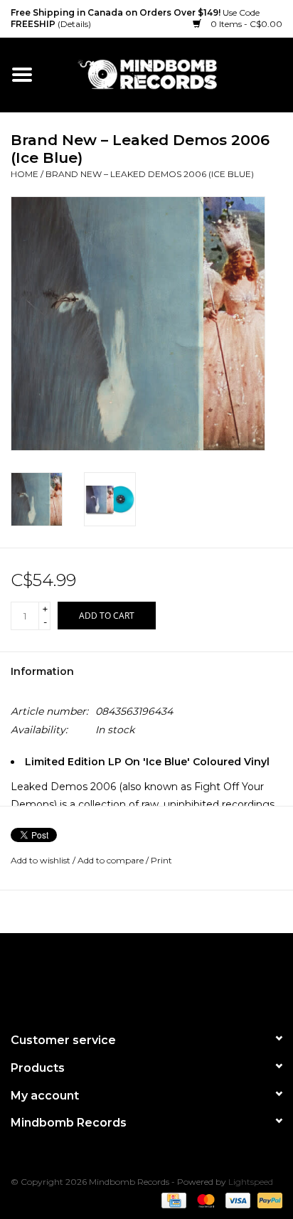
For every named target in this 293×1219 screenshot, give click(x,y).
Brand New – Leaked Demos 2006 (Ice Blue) (150, 174)
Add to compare (112, 860)
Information (42, 671)
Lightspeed (250, 1181)
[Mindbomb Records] (168, 74)
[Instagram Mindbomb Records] (172, 976)
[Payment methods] (172, 1199)
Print (161, 860)
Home (24, 174)
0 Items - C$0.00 (245, 23)
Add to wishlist (40, 860)
